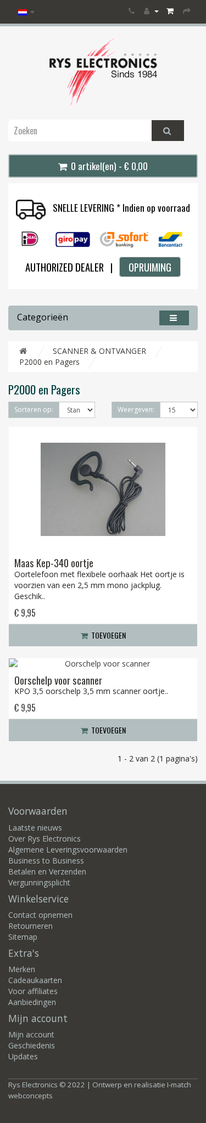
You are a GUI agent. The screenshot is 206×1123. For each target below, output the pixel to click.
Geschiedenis (31, 1045)
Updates (23, 1056)
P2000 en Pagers (49, 362)
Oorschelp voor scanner (58, 680)
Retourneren (30, 926)
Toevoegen (108, 635)
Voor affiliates (33, 991)
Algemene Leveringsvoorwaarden (67, 849)
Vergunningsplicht (39, 882)
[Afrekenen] (187, 10)
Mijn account (31, 1034)
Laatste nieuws (35, 827)
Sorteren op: (33, 409)
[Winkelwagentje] (170, 10)
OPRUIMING (150, 266)
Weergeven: (136, 409)
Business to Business (46, 860)
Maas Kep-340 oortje (53, 562)
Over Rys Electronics (44, 838)
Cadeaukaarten (35, 980)
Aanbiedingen (32, 1002)
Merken (21, 969)
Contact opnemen (40, 915)
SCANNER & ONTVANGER (99, 351)
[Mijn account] (151, 10)
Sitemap (22, 937)
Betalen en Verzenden (47, 871)
